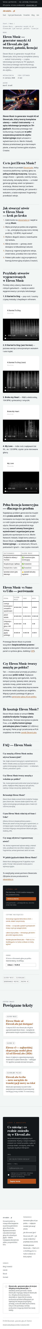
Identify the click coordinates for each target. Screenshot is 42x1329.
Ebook (5, 1274)
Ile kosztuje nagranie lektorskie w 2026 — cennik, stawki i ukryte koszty (19, 920)
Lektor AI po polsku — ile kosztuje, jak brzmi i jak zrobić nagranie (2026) (20, 934)
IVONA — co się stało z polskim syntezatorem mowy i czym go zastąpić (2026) (20, 927)
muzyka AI (25, 981)
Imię (9, 1154)
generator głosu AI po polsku (24, 696)
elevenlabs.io (31, 5)
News (11, 23)
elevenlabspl (9, 10)
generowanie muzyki (11, 981)
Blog (33, 15)
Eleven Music (9, 978)
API (32, 651)
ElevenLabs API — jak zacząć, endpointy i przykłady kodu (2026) (30, 1239)
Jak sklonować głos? (29, 1233)
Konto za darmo (13, 899)
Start (4, 15)
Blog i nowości (7, 1267)
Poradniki (26, 15)
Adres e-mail (12, 1164)
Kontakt (5, 1277)
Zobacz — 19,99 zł (14, 965)
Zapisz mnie (15, 1181)
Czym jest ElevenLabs (15, 15)
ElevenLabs (28, 167)
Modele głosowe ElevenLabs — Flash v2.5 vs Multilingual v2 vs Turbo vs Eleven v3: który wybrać (20, 942)
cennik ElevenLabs (28, 732)
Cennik (39, 15)
